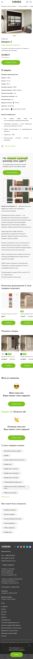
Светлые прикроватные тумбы (12, 519)
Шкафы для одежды (10, 510)
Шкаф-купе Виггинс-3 (26, 356)
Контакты (4, 636)
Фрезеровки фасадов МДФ (9, 633)
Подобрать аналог (10, 62)
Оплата (3, 614)
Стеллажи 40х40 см (9, 523)
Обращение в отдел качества (9, 630)
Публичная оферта (10, 146)
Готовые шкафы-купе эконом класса (14, 460)
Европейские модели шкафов (12, 451)
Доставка (4, 612)
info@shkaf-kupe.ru (10, 561)
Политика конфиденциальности (10, 622)
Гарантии (3, 617)
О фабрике (4, 606)
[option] (10, 309)
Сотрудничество (5, 620)
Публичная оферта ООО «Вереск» (11, 625)
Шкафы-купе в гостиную (11, 477)
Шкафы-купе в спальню (11, 469)
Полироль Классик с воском (9, 314)
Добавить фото (16, 404)
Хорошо (16, 654)
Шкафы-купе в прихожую (11, 473)
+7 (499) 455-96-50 (9, 555)
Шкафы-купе (7, 464)
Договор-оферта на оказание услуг (11, 628)
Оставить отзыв (16, 437)
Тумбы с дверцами (9, 528)
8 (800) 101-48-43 (9, 558)
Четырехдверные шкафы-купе (12, 482)
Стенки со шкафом (9, 514)
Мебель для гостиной (10, 493)
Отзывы (3, 609)
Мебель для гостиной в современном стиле (14, 487)
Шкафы (6, 455)
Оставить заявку (12, 172)
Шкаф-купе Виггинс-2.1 (8, 356)
